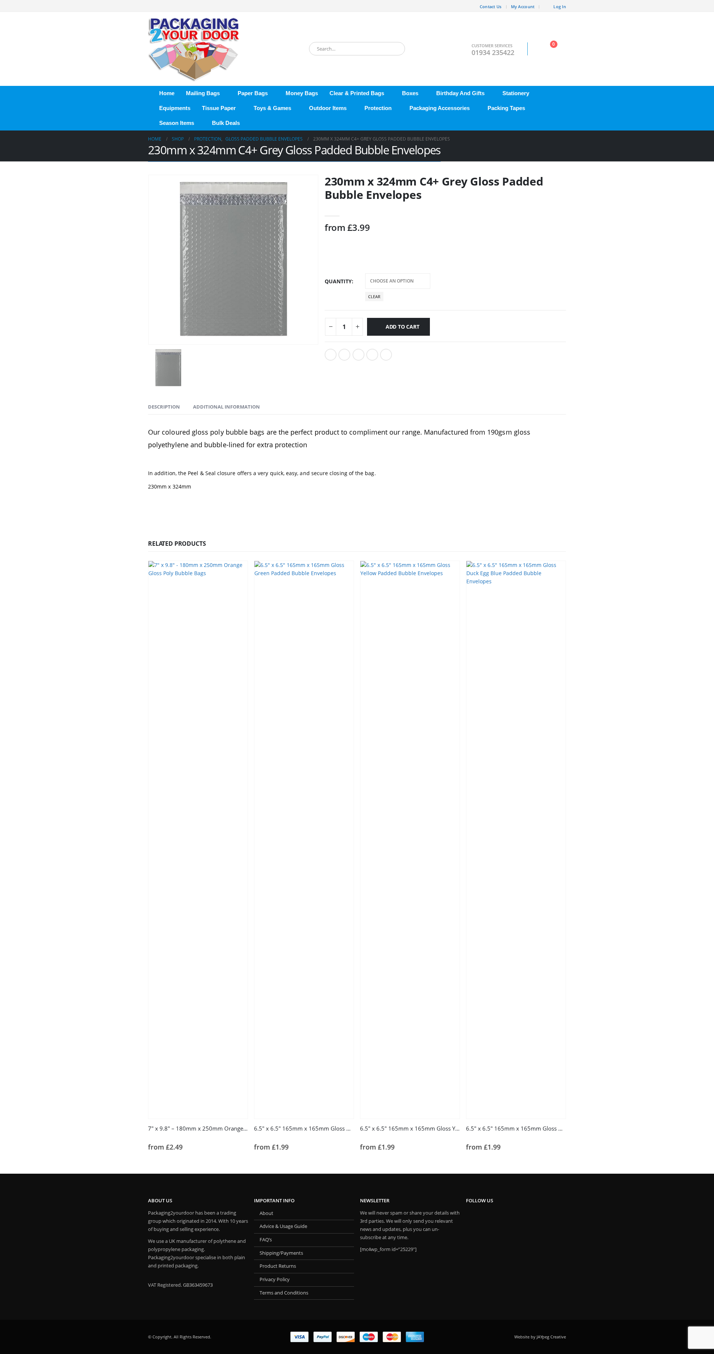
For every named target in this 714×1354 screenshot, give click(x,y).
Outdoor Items (328, 108)
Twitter (344, 355)
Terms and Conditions (284, 1293)
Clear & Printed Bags (356, 93)
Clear (374, 296)
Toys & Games (272, 108)
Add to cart (402, 326)
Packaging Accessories (439, 108)
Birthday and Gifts (460, 93)
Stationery (515, 93)
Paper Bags (253, 93)
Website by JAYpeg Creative (540, 1337)
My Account (523, 6)
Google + (372, 355)
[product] (198, 840)
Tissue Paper (219, 108)
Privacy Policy (275, 1279)
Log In (559, 6)
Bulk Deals (226, 123)
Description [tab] (164, 406)
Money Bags (302, 93)
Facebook (331, 355)
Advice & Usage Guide (283, 1226)
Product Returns (278, 1266)
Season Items (176, 123)
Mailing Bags (203, 93)
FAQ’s (266, 1240)
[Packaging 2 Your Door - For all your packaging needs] (194, 49)
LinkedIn (358, 355)
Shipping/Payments (281, 1253)
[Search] (394, 48)
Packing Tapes (506, 108)
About (266, 1213)
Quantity (338, 281)
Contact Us (491, 6)
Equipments (174, 108)
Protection (378, 108)
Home (166, 93)
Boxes (410, 93)
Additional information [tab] (226, 406)
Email (386, 355)
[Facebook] (153, 6)
